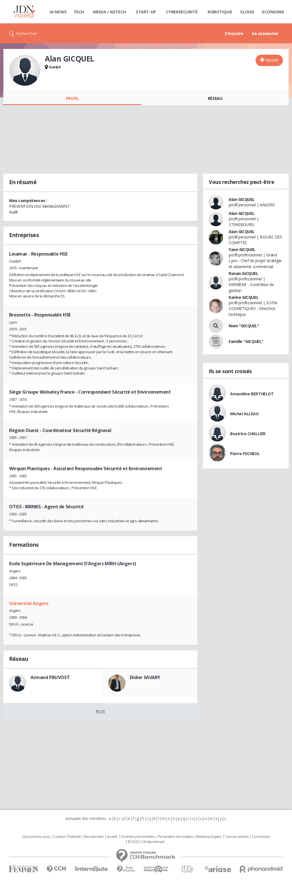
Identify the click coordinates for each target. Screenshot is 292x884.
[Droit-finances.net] (126, 869)
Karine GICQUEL (243, 297)
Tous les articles (237, 837)
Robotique (220, 12)
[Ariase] (218, 869)
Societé (112, 837)
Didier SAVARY (145, 677)
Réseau (215, 98)
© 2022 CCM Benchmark (146, 842)
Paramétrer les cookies (175, 837)
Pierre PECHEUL (244, 453)
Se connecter (265, 33)
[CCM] (56, 869)
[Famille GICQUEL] (216, 341)
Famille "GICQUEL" (246, 341)
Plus (100, 711)
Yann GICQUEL (242, 249)
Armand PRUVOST (50, 677)
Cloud (247, 12)
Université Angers (28, 603)
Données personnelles (138, 837)
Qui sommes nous (36, 837)
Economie (273, 12)
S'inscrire (234, 33)
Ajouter (272, 60)
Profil (72, 98)
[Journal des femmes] (23, 869)
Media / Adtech (109, 12)
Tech (79, 12)
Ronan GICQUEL (243, 273)
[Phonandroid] (261, 869)
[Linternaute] (91, 869)
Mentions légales (208, 837)
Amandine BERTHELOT (251, 393)
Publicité (74, 837)
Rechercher (26, 33)
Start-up (146, 12)
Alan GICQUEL (242, 199)
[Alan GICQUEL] (24, 70)
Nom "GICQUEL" (244, 325)
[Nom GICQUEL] (216, 326)
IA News (58, 12)
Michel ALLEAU (244, 413)
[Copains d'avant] (156, 869)
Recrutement (93, 837)
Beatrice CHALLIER (247, 433)
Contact (59, 837)
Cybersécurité (182, 12)
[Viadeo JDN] (186, 869)
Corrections (260, 837)
